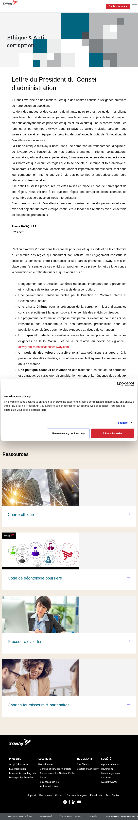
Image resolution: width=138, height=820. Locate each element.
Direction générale (110, 773)
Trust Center (112, 795)
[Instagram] (65, 802)
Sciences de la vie (49, 782)
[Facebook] (69, 802)
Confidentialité (46, 816)
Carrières (106, 777)
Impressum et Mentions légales (19, 816)
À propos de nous (110, 764)
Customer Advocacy (88, 768)
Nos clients (85, 758)
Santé (43, 777)
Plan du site (96, 795)
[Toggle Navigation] (134, 6)
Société (106, 758)
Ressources (45, 795)
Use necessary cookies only (68, 433)
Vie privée (93, 816)
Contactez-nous (118, 6)
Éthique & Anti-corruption (70, 816)
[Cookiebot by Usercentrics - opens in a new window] (119, 384)
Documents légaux (77, 795)
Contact (59, 795)
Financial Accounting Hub (22, 773)
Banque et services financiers (55, 768)
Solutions (45, 758)
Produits (15, 758)
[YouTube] (79, 802)
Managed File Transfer (21, 777)
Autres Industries (49, 786)
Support (31, 795)
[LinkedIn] (73, 802)
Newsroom (107, 768)
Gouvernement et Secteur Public (57, 773)
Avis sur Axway (109, 782)
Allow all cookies (113, 433)
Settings (123, 422)
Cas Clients (83, 764)
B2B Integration (17, 768)
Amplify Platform (18, 764)
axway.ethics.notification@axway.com (43, 347)
